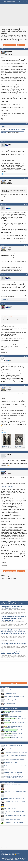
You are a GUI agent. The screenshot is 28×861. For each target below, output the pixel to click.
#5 (26, 245)
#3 (26, 178)
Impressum (3, 853)
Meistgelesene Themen (8, 782)
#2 (26, 141)
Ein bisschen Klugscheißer (10, 700)
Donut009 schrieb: (6, 188)
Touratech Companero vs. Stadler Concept (14, 801)
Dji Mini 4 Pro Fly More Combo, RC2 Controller (13, 712)
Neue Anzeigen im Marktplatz (9, 708)
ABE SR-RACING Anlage (10, 693)
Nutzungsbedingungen (16, 853)
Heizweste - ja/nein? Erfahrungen (12, 819)
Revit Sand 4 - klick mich (7, 486)
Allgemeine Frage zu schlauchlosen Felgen (14, 748)
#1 (26, 48)
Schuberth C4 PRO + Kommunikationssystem (13, 734)
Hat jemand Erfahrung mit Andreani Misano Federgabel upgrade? (12, 652)
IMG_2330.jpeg (5, 446)
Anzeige (4, 126)
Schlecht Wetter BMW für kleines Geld (13, 745)
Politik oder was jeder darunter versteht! (14, 696)
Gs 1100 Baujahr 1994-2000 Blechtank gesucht (13, 726)
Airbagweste (7, 795)
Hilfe (13, 854)
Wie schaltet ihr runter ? (10, 690)
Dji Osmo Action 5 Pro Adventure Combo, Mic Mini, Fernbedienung (14, 715)
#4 (26, 204)
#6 (26, 274)
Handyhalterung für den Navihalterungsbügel (15, 752)
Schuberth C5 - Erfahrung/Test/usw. (13, 784)
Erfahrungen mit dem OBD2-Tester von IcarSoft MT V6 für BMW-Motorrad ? (13, 776)
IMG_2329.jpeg (18, 446)
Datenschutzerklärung (6, 854)
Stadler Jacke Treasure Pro (10, 808)
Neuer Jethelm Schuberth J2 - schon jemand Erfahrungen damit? (11, 607)
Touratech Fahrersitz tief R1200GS (13, 730)
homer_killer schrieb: (6, 316)
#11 (26, 469)
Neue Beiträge (5, 687)
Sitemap (8, 853)
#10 (26, 452)
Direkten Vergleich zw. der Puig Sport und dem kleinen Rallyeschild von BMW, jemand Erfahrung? (13, 618)
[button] (1, 2)
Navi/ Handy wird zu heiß (10, 762)
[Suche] (26, 1)
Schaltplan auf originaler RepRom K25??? (14, 759)
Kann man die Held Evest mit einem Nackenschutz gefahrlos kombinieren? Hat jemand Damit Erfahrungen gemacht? (13, 631)
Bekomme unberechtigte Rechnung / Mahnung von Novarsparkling (13, 773)
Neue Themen (5, 743)
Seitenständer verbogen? (10, 703)
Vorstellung (7, 769)
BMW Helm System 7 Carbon (11, 805)
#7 (26, 303)
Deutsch (10, 851)
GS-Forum (4, 851)
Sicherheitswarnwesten (10, 788)
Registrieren (14, 683)
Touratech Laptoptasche (13, 737)
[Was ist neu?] (23, 1)
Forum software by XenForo (11, 857)
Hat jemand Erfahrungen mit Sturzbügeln (13, 643)
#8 (26, 356)
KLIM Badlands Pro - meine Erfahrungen (14, 798)
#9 (26, 385)
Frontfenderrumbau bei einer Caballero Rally (15, 765)
